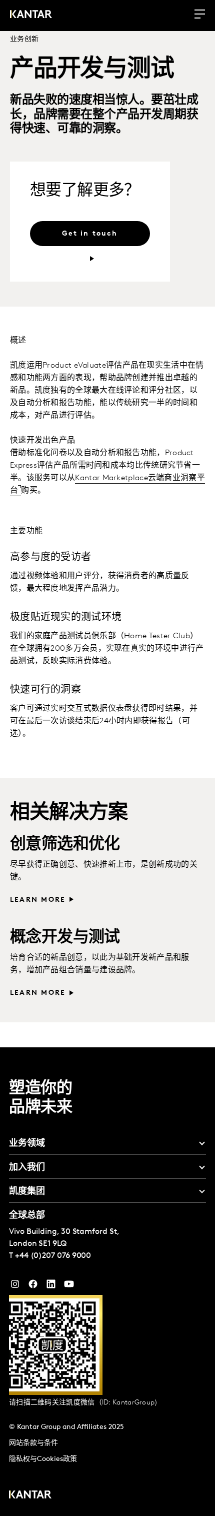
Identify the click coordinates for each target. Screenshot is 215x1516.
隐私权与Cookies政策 (43, 1459)
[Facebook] (33, 1286)
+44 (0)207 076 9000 (53, 1256)
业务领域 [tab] (27, 1143)
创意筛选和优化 (65, 845)
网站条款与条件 (33, 1443)
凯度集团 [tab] (27, 1191)
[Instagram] (15, 1286)
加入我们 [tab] (27, 1167)
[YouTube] (51, 1286)
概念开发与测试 (65, 938)
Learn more (38, 900)
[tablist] (107, 1281)
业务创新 (24, 39)
